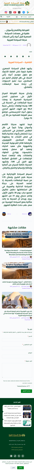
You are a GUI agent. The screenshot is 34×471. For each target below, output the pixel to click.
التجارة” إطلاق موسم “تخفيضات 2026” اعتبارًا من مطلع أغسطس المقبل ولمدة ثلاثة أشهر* (12, 423)
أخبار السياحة (6, 45)
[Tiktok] (15, 455)
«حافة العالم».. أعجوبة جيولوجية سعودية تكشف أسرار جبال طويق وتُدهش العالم (17, 283)
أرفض (13, 468)
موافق (20, 468)
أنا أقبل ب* (23, 386)
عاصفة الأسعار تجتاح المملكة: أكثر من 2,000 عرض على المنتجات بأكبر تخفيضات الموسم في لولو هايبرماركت (12, 415)
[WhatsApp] (11, 56)
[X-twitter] (18, 455)
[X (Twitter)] (23, 56)
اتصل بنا (18, 440)
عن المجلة (23, 440)
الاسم (30, 336)
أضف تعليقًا (28, 361)
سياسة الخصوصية (21, 386)
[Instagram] (22, 455)
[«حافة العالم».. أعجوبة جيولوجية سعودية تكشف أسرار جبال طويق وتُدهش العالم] (17, 270)
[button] (17, 17)
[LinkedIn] (17, 56)
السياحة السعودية (26, 259)
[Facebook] (29, 56)
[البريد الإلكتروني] (5, 56)
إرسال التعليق (26, 391)
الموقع (30, 353)
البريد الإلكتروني (27, 345)
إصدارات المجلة (24, 17)
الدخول (29, 17)
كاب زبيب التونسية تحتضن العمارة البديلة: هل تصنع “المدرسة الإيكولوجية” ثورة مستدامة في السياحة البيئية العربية (17, 313)
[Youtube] (11, 455)
